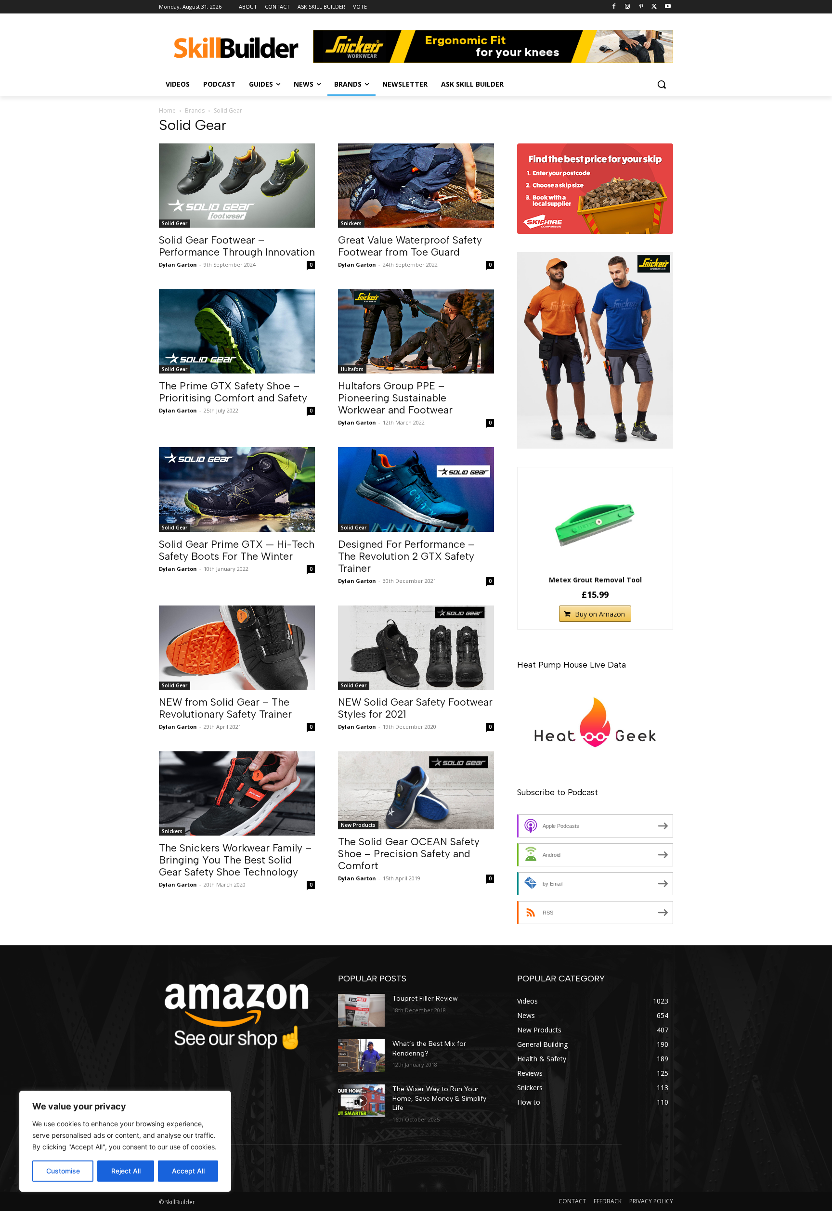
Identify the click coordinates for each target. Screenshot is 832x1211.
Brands (195, 110)
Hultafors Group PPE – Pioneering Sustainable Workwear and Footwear (395, 398)
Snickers (351, 223)
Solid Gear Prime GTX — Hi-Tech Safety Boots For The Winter (236, 550)
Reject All (126, 1171)
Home (167, 110)
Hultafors (352, 369)
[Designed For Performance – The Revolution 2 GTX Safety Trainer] (416, 489)
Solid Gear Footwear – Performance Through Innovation (237, 246)
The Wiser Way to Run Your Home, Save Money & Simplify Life (439, 1098)
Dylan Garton (178, 264)
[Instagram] (627, 7)
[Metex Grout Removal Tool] (595, 523)
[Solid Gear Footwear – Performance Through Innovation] (237, 185)
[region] (125, 1141)
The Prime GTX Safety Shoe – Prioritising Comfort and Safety (233, 392)
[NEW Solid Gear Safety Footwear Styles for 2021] (416, 648)
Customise (63, 1171)
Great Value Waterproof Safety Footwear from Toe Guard (410, 246)
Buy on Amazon (600, 613)
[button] (661, 84)
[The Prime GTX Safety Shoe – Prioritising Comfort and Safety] (237, 331)
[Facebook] (614, 7)
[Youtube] (667, 7)
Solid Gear (174, 223)
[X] (654, 7)
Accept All (188, 1171)
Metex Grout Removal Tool (595, 580)
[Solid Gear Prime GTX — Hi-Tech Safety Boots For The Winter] (237, 489)
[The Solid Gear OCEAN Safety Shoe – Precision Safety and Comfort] (416, 790)
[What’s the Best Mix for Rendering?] (361, 1055)
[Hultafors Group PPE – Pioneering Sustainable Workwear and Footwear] (416, 331)
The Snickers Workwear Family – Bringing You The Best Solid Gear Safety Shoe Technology (235, 860)
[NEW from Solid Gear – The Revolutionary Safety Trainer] (237, 648)
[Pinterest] (641, 7)
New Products (358, 825)
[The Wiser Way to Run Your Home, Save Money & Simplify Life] (361, 1100)
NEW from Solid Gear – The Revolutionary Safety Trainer (225, 708)
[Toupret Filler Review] (361, 1010)
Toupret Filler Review (425, 998)
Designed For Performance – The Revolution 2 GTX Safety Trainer (406, 556)
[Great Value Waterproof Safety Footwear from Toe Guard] (416, 185)
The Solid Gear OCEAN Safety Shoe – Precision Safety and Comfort (409, 854)
